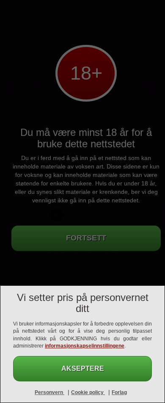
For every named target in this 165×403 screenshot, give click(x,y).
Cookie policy (88, 392)
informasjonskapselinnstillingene (84, 346)
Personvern (49, 392)
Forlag (119, 392)
